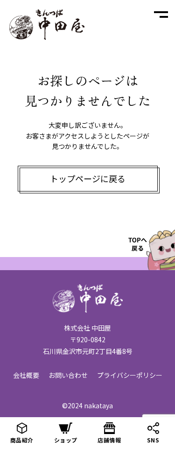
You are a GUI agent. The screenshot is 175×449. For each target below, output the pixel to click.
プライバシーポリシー (129, 375)
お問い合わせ (68, 375)
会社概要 (26, 375)
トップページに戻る (88, 178)
